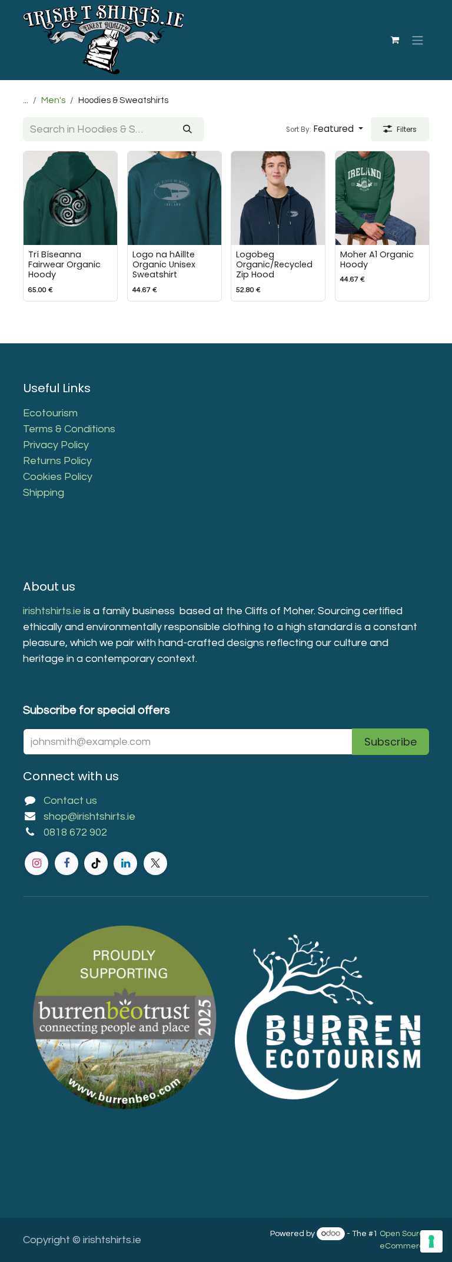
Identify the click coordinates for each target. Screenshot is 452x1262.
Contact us (70, 800)
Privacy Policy (56, 445)
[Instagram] (36, 863)
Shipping (43, 492)
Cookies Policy (57, 476)
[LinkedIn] (125, 863)
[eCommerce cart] (395, 40)
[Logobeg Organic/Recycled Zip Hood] (278, 198)
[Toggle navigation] (417, 39)
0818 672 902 (75, 832)
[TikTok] (96, 863)
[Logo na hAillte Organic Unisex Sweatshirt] (174, 198)
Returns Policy (57, 460)
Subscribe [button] (390, 741)
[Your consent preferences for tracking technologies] (431, 1241)
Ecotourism (51, 413)
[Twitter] (155, 863)
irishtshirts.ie (52, 611)
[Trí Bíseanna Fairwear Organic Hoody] (70, 198)
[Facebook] (66, 863)
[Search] (187, 129)
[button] (324, 129)
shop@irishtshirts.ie (89, 816)
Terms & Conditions (69, 429)
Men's (53, 100)
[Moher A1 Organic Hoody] (382, 198)
